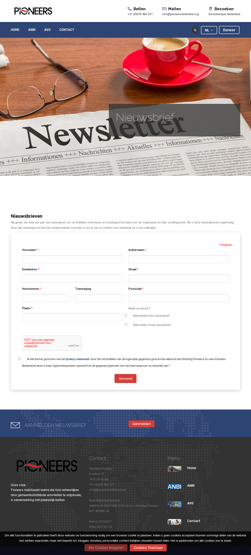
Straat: (132, 269)
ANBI (31, 30)
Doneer (229, 30)
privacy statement (77, 359)
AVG (47, 30)
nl (208, 30)
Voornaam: (29, 249)
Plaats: (26, 308)
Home (15, 30)
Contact (66, 30)
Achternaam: (136, 249)
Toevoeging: (83, 288)
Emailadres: (30, 269)
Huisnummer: (31, 288)
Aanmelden (141, 424)
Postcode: (135, 288)
